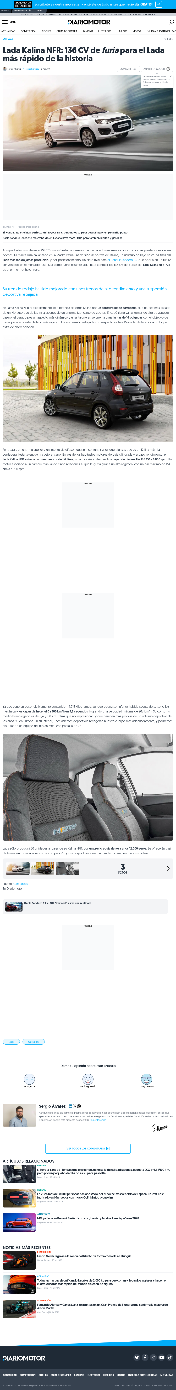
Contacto (115, 1385)
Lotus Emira (26, 14)
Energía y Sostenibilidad (142, 1375)
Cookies (145, 1385)
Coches (46, 31)
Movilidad (166, 1375)
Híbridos (122, 31)
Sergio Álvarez (14, 68)
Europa (40, 14)
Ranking (88, 31)
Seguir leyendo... (99, 1120)
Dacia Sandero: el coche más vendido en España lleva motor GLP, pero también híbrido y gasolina (62, 238)
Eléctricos (104, 31)
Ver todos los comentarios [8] (88, 1148)
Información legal (131, 1385)
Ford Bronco (134, 14)
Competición (28, 31)
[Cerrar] (170, 76)
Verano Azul (54, 14)
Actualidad (8, 31)
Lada (11, 1041)
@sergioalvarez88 (31, 68)
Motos (137, 31)
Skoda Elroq (117, 14)
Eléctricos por (20, 11)
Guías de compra (67, 31)
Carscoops (20, 884)
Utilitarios (33, 1041)
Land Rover (71, 14)
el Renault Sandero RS (122, 260)
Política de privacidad (162, 1385)
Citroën (85, 14)
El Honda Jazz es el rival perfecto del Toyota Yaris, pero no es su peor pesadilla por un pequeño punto (65, 232)
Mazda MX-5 (99, 14)
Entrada (8, 39)
